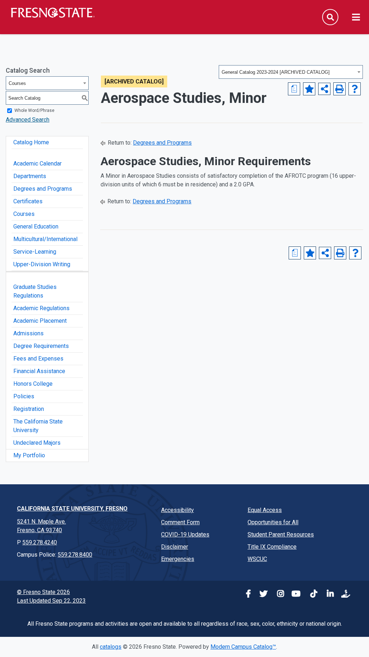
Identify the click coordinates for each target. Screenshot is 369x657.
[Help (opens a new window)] (354, 88)
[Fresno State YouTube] (295, 594)
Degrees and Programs (42, 188)
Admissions (28, 333)
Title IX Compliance (272, 546)
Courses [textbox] (17, 83)
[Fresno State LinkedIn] (328, 594)
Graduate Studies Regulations (35, 291)
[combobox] (291, 72)
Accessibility (177, 510)
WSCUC (257, 559)
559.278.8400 (75, 554)
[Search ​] (330, 17)
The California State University (38, 426)
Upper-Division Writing (41, 264)
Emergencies (177, 559)
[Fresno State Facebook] (245, 594)
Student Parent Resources (281, 534)
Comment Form (180, 522)
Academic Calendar (37, 163)
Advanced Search (27, 119)
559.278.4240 (39, 542)
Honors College (33, 383)
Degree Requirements (41, 346)
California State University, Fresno (72, 508)
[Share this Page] (324, 89)
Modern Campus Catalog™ (243, 646)
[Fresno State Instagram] (278, 594)
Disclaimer (174, 546)
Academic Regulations (41, 308)
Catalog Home (31, 142)
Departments (29, 176)
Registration (28, 408)
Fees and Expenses (38, 358)
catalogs (110, 646)
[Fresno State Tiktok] (311, 594)
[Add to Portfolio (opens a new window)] (309, 88)
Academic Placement (40, 320)
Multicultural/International (45, 239)
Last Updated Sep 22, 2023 (51, 600)
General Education (35, 226)
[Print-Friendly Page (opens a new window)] (339, 88)
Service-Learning (34, 251)
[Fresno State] (52, 12)
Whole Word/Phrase (34, 110)
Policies (23, 396)
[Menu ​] (356, 17)
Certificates (28, 201)
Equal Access (265, 510)
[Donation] (344, 594)
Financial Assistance (39, 371)
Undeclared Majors (37, 442)
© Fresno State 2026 (43, 592)
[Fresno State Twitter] (261, 594)
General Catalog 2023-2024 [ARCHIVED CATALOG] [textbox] (276, 72)
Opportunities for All (273, 522)
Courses (24, 213)
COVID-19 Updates (185, 534)
